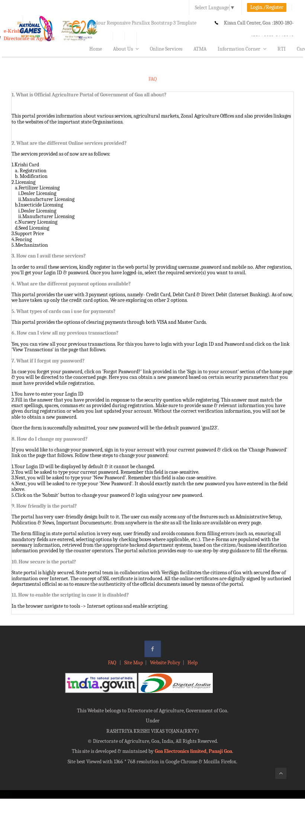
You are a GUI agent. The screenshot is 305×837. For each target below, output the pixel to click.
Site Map (133, 662)
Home (95, 49)
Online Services (166, 49)
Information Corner (239, 49)
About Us (123, 49)
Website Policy (165, 662)
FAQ (112, 662)
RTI (281, 49)
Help (192, 662)
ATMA (199, 49)
